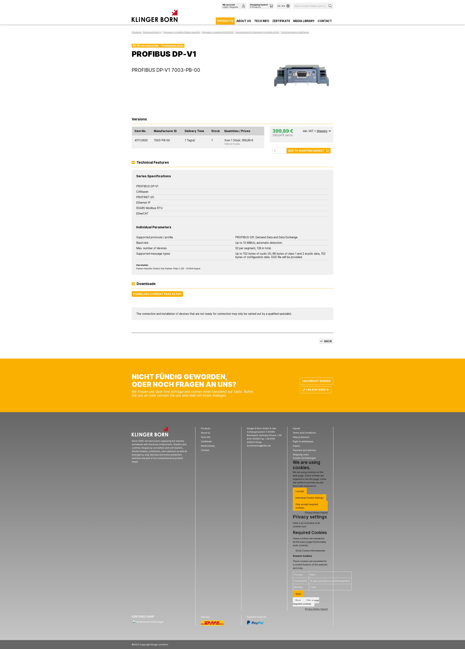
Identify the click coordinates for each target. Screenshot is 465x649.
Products (225, 21)
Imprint (324, 512)
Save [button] (298, 594)
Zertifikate (281, 21)
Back (328, 341)
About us (243, 21)
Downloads (146, 284)
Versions (139, 119)
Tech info (261, 21)
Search (330, 6)
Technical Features (153, 163)
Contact (325, 21)
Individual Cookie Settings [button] (310, 497)
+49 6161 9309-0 (317, 389)
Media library (304, 21)
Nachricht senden (316, 381)
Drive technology (152, 32)
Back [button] (298, 600)
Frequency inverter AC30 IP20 (218, 32)
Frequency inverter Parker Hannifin (181, 32)
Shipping (322, 131)
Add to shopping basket (306, 150)
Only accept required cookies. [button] (307, 506)
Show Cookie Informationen (310, 550)
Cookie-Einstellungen (304, 458)
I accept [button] (300, 491)
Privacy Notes (312, 512)
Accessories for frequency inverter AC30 (257, 32)
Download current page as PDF (157, 294)
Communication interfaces (295, 32)
